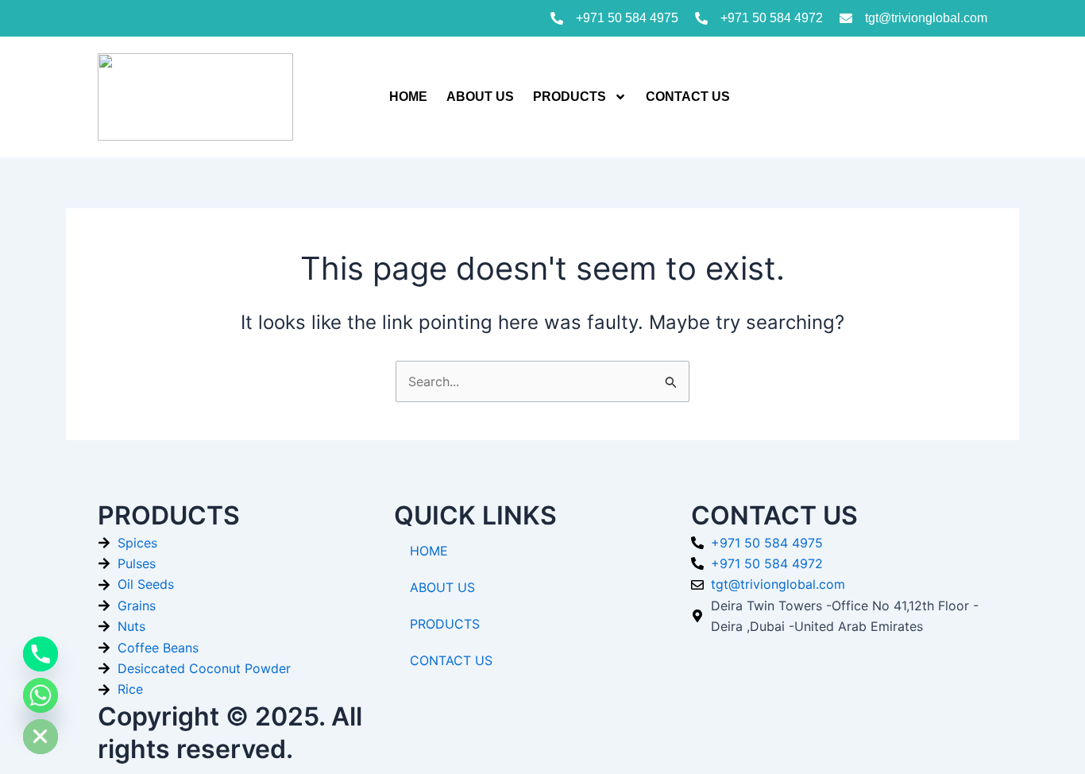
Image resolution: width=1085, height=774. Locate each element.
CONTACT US (688, 96)
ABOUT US (480, 96)
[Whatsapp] (40, 695)
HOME (408, 96)
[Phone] (40, 654)
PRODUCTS (569, 96)
